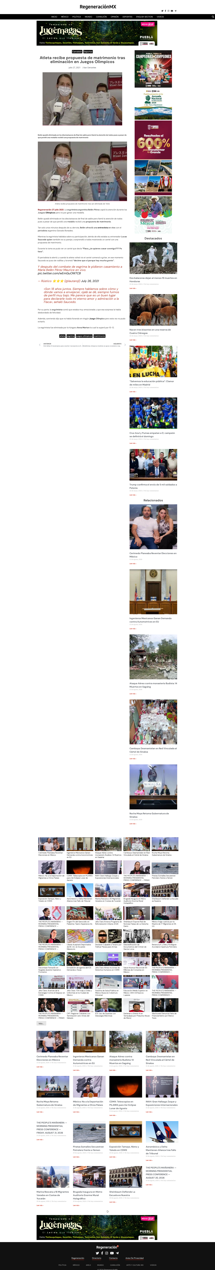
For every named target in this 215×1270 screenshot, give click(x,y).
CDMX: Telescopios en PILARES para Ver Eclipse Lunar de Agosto (80, 878)
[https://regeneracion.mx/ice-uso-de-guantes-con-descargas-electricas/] (107, 1007)
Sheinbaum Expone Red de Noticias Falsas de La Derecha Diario (136, 924)
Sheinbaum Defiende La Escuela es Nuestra (165, 900)
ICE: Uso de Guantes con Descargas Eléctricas (105, 1015)
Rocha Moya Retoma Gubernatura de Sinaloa (161, 854)
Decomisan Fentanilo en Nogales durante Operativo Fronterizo (49, 970)
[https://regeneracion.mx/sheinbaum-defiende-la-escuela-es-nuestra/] (164, 892)
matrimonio (99, 336)
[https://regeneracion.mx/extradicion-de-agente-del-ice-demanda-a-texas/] (79, 961)
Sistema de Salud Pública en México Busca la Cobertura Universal (107, 993)
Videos (160, 16)
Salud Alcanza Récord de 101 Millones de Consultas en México (135, 970)
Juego (92, 318)
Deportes (127, 16)
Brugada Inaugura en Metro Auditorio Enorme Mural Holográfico (135, 901)
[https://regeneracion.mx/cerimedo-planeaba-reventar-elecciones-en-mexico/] (51, 846)
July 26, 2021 (90, 281)
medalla (71, 221)
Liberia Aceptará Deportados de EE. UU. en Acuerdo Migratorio (79, 947)
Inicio (54, 16)
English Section (144, 16)
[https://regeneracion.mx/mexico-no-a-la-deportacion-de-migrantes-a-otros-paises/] (51, 869)
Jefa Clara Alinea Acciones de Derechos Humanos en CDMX (107, 969)
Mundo (88, 16)
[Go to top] (210, 1265)
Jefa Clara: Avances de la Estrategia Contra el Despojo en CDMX (51, 993)
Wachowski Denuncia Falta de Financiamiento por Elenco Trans (164, 1016)
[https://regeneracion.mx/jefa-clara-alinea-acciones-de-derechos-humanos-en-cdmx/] (107, 961)
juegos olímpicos (84, 336)
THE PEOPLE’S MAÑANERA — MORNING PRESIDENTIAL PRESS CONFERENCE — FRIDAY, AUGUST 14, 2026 (51, 1016)
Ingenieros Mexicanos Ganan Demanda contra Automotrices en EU (80, 855)
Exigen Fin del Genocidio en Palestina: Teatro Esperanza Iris (79, 923)
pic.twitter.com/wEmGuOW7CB (59, 273)
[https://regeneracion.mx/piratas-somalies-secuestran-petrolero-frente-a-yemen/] (164, 869)
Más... (41, 1023)
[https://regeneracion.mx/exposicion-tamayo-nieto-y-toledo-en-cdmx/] (51, 892)
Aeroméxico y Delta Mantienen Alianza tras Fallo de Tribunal (79, 900)
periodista (42, 230)
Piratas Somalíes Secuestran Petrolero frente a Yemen (163, 877)
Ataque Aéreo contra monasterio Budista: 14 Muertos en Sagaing (108, 855)
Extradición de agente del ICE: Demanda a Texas (79, 969)
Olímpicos (50, 212)
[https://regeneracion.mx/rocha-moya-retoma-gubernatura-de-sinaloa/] (164, 846)
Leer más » (133, 288)
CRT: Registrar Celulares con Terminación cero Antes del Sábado (78, 1016)
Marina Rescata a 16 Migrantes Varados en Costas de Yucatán (108, 900)
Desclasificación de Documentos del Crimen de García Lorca (135, 947)
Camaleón (101, 16)
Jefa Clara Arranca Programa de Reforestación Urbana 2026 (108, 923)
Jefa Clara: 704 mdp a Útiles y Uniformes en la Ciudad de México (79, 993)
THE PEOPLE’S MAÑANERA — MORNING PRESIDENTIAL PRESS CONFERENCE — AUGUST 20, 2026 (50, 924)
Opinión (115, 16)
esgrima (70, 336)
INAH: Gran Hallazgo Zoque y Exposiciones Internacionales (107, 877)
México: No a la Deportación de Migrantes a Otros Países (51, 877)
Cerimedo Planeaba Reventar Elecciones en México (50, 854)
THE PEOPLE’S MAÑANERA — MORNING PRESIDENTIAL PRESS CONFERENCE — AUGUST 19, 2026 (50, 947)
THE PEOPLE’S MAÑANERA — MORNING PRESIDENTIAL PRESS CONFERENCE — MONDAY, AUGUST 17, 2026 (164, 993)
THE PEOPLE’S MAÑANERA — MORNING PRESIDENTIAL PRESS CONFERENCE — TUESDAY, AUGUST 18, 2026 (164, 970)
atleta (62, 336)
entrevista (103, 227)
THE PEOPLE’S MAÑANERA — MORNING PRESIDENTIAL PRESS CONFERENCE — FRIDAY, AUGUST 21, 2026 (137, 878)
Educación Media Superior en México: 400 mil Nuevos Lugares (136, 993)
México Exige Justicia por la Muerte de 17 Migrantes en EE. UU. (164, 924)
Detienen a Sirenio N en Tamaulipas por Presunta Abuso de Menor (137, 1016)
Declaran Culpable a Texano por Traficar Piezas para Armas (108, 946)
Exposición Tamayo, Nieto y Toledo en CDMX (49, 900)
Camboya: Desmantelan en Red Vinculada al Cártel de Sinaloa (137, 854)
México (64, 16)
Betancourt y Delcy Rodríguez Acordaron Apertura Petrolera (164, 946)
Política (76, 16)
